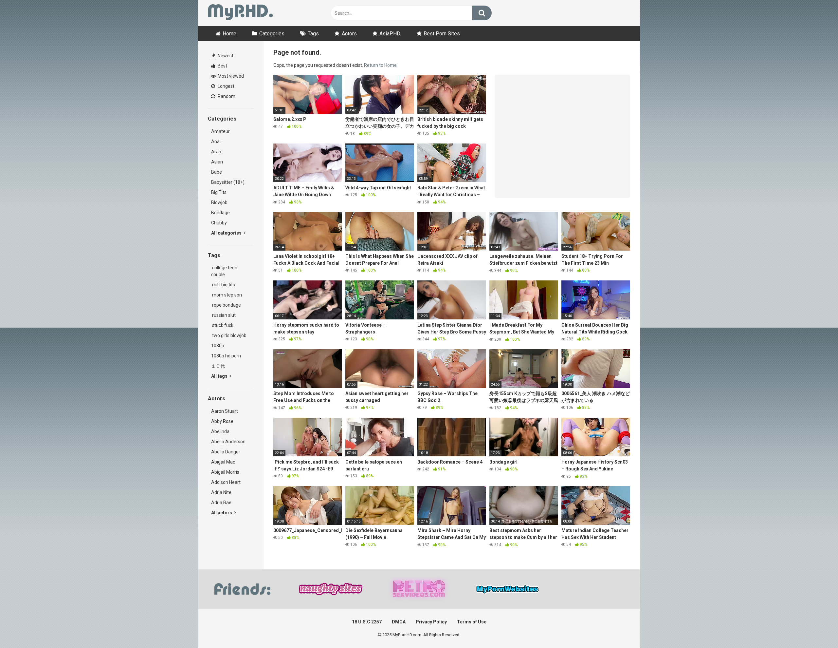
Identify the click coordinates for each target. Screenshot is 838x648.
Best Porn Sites (442, 33)
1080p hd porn (226, 355)
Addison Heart (226, 482)
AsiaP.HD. (390, 33)
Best (222, 65)
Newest (225, 55)
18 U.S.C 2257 (367, 621)
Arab (216, 151)
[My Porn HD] (240, 13)
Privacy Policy (431, 621)
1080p (217, 345)
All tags (219, 376)
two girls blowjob (228, 335)
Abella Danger (225, 451)
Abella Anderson (228, 441)
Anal (216, 141)
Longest (225, 86)
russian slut (223, 315)
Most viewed (230, 76)
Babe (216, 172)
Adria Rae (221, 502)
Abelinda (220, 431)
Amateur (220, 131)
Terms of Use (471, 621)
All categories (227, 233)
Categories (271, 33)
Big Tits (219, 192)
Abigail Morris (225, 472)
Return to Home (380, 65)
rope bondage (226, 305)
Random (226, 96)
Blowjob (219, 202)
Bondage (220, 212)
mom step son (226, 294)
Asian (217, 161)
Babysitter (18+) (228, 182)
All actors (222, 512)
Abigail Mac (223, 462)
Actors (349, 33)
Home (229, 33)
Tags (313, 33)
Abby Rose (222, 421)
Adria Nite (221, 492)
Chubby (219, 222)
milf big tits (223, 284)
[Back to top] (816, 628)
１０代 (218, 366)
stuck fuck (222, 325)
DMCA (399, 621)
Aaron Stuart (224, 411)
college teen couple (224, 271)
